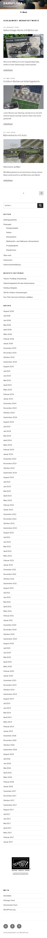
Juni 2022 (7, 542)
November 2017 (9, 796)
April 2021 (7, 607)
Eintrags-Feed (9, 900)
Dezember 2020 (9, 625)
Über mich (7, 255)
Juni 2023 (7, 487)
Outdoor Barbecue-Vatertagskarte (21, 81)
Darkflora (13, 3)
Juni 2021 (7, 597)
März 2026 (7, 334)
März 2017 (7, 833)
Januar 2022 (8, 565)
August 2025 (8, 367)
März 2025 (7, 390)
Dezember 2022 (9, 514)
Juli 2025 (6, 371)
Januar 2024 (8, 454)
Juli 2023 (6, 482)
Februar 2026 (8, 339)
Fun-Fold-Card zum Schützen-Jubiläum (18, 297)
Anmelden (7, 896)
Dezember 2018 (9, 736)
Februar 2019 (8, 727)
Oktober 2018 (8, 745)
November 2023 (9, 464)
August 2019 (8, 699)
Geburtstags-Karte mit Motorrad (20, 30)
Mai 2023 (7, 491)
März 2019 (7, 722)
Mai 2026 (7, 325)
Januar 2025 (8, 399)
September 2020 (10, 639)
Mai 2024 (7, 436)
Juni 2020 (7, 653)
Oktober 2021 (8, 579)
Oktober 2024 (9, 413)
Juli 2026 (6, 316)
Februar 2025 (8, 394)
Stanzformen (11, 250)
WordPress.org (9, 910)
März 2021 (7, 611)
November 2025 (10, 353)
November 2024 (10, 408)
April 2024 (7, 440)
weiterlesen (8, 70)
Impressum (7, 260)
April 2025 (7, 385)
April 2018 (7, 773)
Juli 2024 (6, 427)
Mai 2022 (7, 547)
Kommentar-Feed (10, 905)
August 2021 (8, 588)
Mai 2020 (7, 657)
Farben (9, 232)
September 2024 (10, 417)
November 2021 (9, 574)
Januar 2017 (8, 842)
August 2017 (8, 810)
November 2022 (9, 519)
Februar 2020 (8, 671)
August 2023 (8, 477)
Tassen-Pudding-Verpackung (14, 279)
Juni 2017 (7, 819)
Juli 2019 (6, 703)
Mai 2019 (7, 713)
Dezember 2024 (9, 403)
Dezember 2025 (9, 348)
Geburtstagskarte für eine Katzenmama (18, 283)
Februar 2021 (8, 616)
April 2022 (7, 551)
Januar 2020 (8, 676)
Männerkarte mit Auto (15, 135)
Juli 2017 (6, 814)
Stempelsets (11, 237)
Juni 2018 (7, 763)
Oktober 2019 (8, 690)
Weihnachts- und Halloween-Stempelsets (22, 241)
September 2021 (10, 583)
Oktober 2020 (9, 634)
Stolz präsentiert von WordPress (15, 932)
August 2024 (8, 422)
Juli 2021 (6, 593)
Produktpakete (12, 246)
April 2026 (7, 330)
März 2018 (7, 777)
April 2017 (7, 828)
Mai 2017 (7, 823)
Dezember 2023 (9, 459)
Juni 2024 (7, 431)
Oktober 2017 (8, 800)
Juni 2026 (7, 320)
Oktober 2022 (8, 523)
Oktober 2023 (8, 468)
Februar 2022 (8, 560)
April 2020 (7, 662)
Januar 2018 (8, 787)
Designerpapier (12, 228)
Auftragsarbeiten (10, 220)
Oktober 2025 (9, 357)
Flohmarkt (7, 224)
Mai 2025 (7, 380)
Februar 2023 (8, 505)
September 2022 (10, 528)
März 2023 (7, 500)
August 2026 (8, 311)
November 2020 (10, 630)
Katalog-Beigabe (10, 288)
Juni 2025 (7, 376)
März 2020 (7, 667)
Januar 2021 (8, 620)
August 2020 (8, 644)
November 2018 (9, 740)
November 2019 (9, 685)
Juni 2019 (7, 708)
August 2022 (8, 533)
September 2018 (10, 750)
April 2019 (7, 717)
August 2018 (8, 754)
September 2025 (10, 362)
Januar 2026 (8, 344)
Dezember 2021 (9, 570)
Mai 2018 (7, 768)
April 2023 (7, 496)
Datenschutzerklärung (12, 265)
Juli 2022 (6, 537)
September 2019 (10, 694)
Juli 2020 (6, 648)
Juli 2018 (6, 759)
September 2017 (10, 805)
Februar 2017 (8, 837)
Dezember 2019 (9, 680)
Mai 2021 (7, 602)
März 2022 (7, 556)
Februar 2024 (8, 450)
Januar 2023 (8, 510)
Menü (24, 12)
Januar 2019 (8, 731)
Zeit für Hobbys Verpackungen (15, 293)
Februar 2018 (8, 782)
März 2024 (7, 445)
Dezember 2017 (9, 791)
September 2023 (10, 473)
